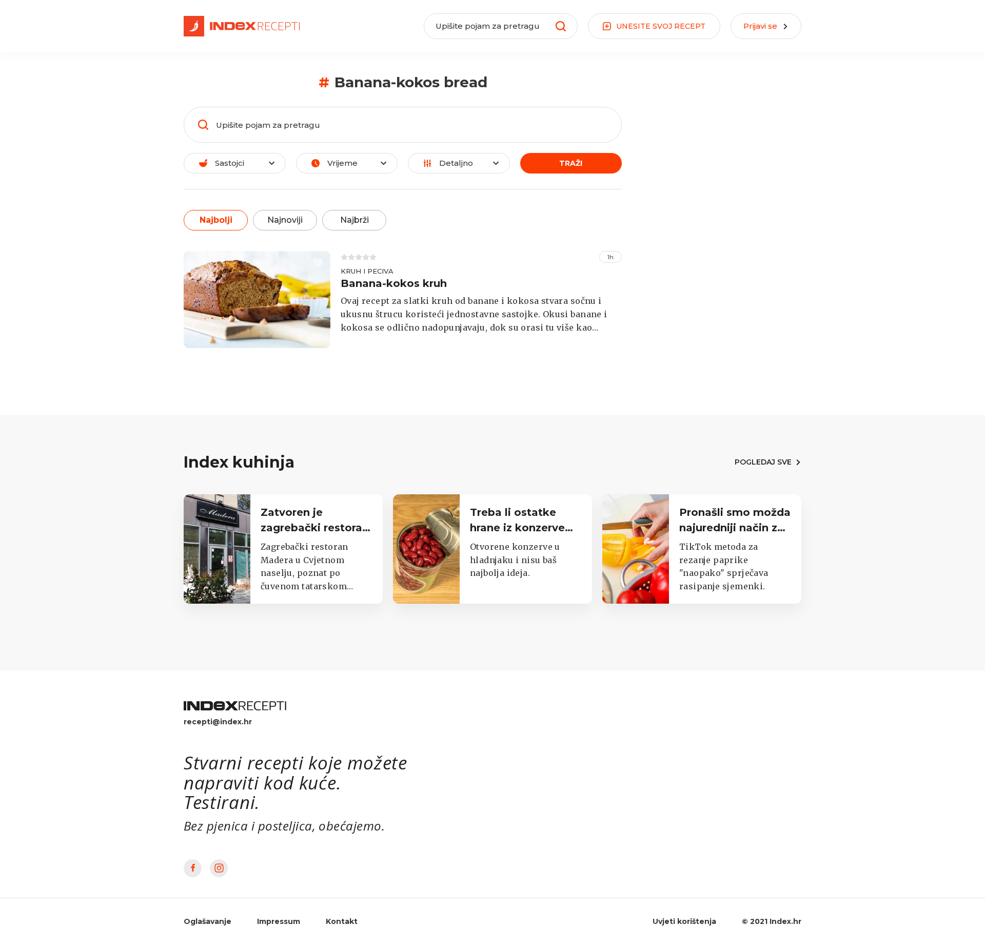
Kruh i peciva (367, 271)
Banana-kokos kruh (394, 283)
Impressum (278, 921)
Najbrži (354, 220)
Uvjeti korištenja (684, 921)
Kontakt (342, 921)
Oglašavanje (207, 921)
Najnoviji (285, 220)
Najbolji (216, 220)
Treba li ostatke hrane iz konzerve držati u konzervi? (518, 527)
